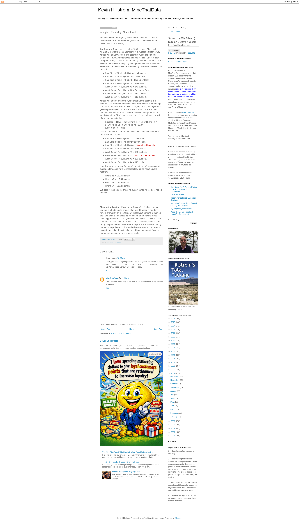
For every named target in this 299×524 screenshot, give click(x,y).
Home (131, 329)
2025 (173, 322)
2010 (173, 421)
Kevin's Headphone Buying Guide (126, 472)
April (172, 406)
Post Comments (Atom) (120, 333)
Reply (108, 271)
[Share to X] (129, 239)
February (174, 413)
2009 (173, 425)
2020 (173, 340)
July (172, 395)
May (172, 402)
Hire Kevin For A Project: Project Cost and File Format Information (184, 189)
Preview (171, 53)
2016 (173, 355)
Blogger (178, 518)
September (175, 387)
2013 (173, 366)
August (173, 391)
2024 (173, 326)
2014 (173, 362)
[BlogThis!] (127, 239)
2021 (173, 337)
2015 (173, 359)
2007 (173, 432)
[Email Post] (120, 239)
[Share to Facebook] (131, 239)
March (173, 409)
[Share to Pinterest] (133, 239)
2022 (173, 333)
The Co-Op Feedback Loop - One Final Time (120, 462)
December (175, 376)
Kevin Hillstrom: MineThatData (129, 9)
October (173, 384)
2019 (173, 344)
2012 (173, 370)
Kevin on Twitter (177, 195)
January (174, 417)
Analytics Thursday (114, 243)
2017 (173, 351)
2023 (173, 330)
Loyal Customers (109, 341)
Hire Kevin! (175, 32)
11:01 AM (125, 278)
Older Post (157, 329)
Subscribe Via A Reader (178, 62)
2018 (173, 348)
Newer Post (105, 329)
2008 (173, 429)
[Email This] (125, 239)
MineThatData (112, 278)
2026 (173, 319)
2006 (173, 436)
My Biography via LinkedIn (181, 209)
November (175, 380)
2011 (173, 373)
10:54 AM (121, 258)
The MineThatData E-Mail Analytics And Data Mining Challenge (128, 452)
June (172, 398)
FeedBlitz (191, 53)
